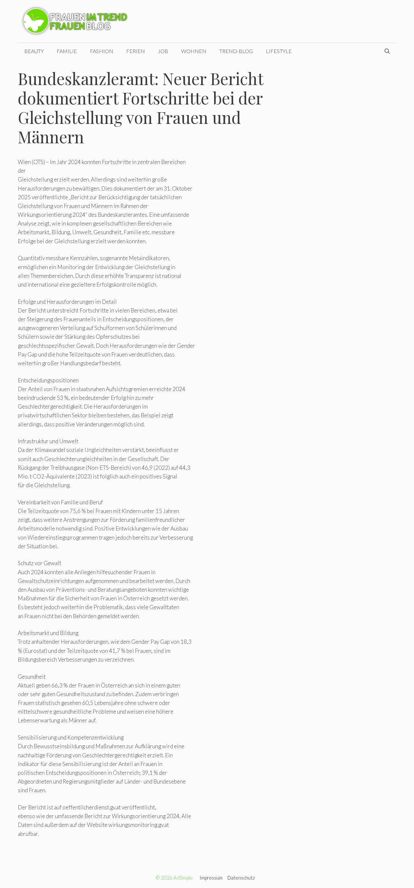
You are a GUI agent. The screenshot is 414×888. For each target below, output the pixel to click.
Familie (67, 51)
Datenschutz (241, 878)
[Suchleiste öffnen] (387, 51)
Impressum (211, 878)
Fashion (101, 51)
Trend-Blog (236, 51)
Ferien (135, 51)
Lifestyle (279, 51)
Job (163, 51)
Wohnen (193, 51)
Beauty (34, 51)
